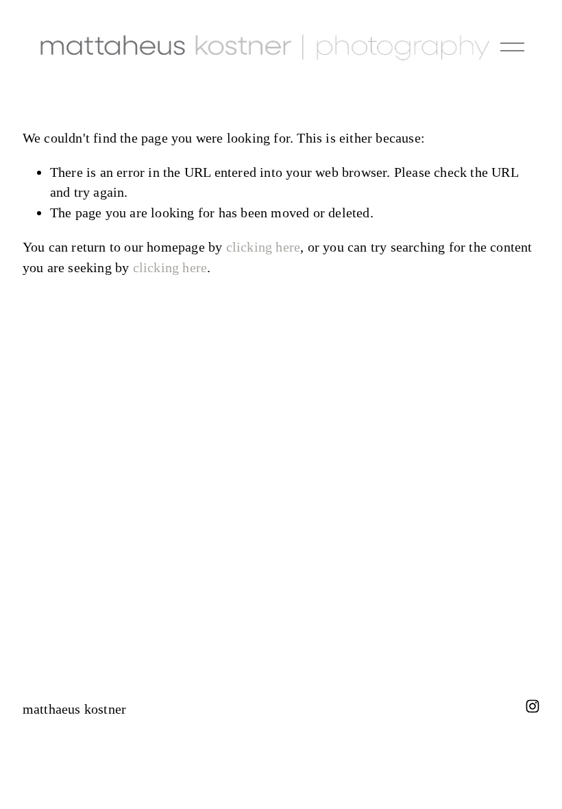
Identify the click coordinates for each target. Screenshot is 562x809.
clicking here (263, 246)
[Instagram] (532, 706)
